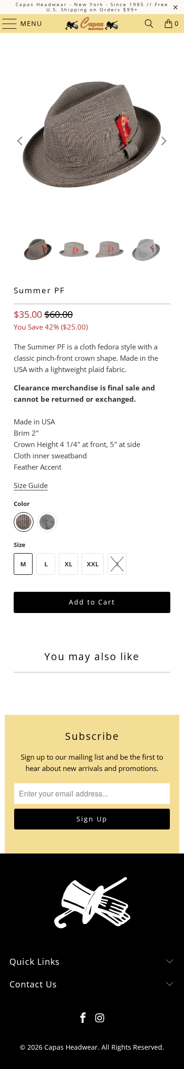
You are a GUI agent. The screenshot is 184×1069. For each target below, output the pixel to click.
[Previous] (20, 141)
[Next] (163, 141)
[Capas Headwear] (92, 23)
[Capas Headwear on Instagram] (100, 1018)
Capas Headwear (71, 1047)
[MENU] (5, 23)
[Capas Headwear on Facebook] (83, 1018)
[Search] (149, 23)
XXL (93, 564)
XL (68, 564)
